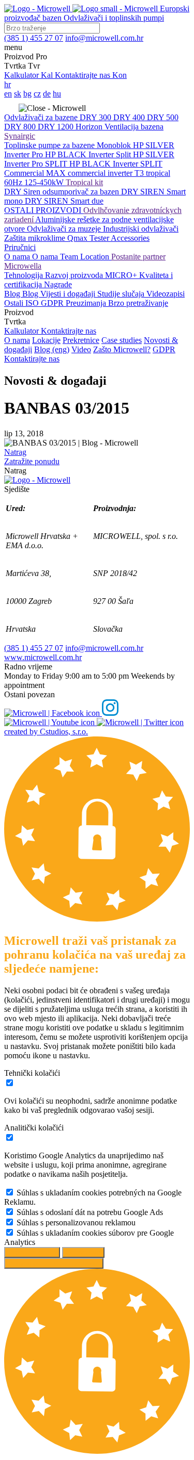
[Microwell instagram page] (110, 713)
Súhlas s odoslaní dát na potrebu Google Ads (90, 1212)
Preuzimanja (87, 303)
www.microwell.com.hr (43, 657)
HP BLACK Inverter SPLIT (115, 163)
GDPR (53, 303)
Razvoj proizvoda (75, 275)
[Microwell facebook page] (53, 713)
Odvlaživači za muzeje (65, 228)
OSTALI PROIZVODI (43, 210)
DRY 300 (96, 117)
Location (95, 256)
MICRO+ (122, 275)
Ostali (14, 303)
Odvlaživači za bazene (42, 117)
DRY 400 (130, 117)
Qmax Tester (89, 238)
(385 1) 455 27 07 (33, 648)
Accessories (130, 238)
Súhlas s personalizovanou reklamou (76, 1222)
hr (7, 84)
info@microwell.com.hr (104, 648)
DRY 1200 (57, 126)
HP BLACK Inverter (80, 154)
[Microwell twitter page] (140, 722)
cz (37, 93)
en (8, 93)
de (47, 93)
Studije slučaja (121, 293)
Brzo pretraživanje (138, 303)
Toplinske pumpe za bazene (50, 145)
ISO (33, 303)
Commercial (25, 173)
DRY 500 (162, 117)
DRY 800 (21, 126)
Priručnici (20, 247)
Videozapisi (165, 293)
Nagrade (58, 284)
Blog (13, 293)
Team (70, 256)
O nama (18, 256)
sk (17, 93)
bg (27, 93)
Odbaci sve (83, 1252)
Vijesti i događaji (68, 293)
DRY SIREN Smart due (64, 200)
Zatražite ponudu (31, 461)
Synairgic (19, 136)
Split (124, 154)
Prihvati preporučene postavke (53, 1263)
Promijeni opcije (32, 1252)
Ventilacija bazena (134, 126)
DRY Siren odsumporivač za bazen (62, 191)
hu (57, 93)
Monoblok (115, 145)
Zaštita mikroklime (35, 238)
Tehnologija (24, 275)
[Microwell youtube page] (50, 722)
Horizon (90, 126)
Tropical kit (84, 182)
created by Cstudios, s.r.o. (46, 731)
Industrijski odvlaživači (140, 228)
